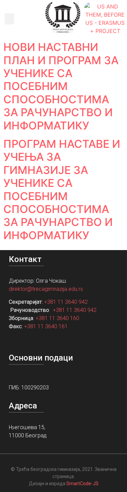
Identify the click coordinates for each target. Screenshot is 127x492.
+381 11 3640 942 (66, 302)
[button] (9, 18)
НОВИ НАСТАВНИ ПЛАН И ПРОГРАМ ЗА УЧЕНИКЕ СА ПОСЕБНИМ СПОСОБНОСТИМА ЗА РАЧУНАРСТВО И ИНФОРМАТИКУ (61, 86)
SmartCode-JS (82, 483)
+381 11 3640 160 (57, 318)
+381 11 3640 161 (46, 326)
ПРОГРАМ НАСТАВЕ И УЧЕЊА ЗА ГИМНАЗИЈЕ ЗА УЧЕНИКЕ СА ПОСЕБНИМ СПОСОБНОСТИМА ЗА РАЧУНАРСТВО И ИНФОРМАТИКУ (61, 189)
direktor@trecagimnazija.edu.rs (46, 289)
